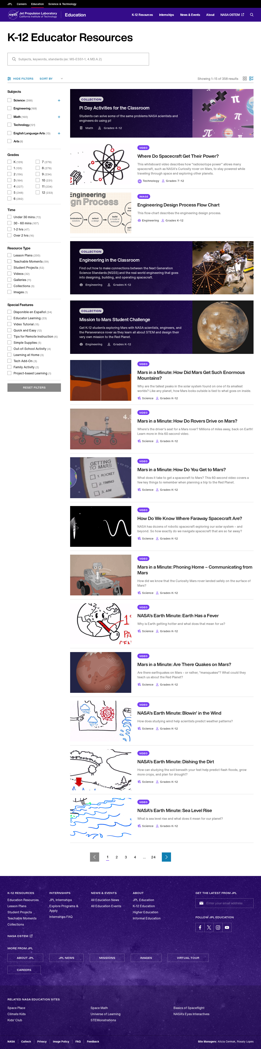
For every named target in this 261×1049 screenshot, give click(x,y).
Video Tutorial (26, 324)
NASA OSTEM (230, 14)
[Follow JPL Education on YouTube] (227, 927)
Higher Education (145, 912)
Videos (22, 273)
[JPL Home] (39, 14)
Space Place (16, 1008)
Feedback (93, 1041)
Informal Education (147, 918)
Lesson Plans (27, 255)
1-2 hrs (21, 229)
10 (47, 180)
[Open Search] (252, 15)
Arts (18, 141)
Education (75, 14)
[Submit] (201, 903)
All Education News (105, 900)
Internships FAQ (61, 916)
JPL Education (143, 900)
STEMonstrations (103, 1020)
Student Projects (29, 267)
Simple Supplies (27, 342)
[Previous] (94, 857)
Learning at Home (29, 355)
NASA (11, 1041)
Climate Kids (16, 1014)
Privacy (42, 1041)
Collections (24, 286)
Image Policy (61, 1041)
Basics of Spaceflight (188, 1008)
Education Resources (23, 900)
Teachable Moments (31, 261)
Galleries (22, 280)
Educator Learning (30, 318)
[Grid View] (245, 78)
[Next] (166, 857)
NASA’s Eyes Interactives (191, 1014)
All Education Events (106, 906)
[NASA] (13, 14)
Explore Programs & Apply (64, 908)
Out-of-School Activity (32, 348)
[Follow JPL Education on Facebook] (200, 927)
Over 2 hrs (24, 235)
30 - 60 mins (26, 223)
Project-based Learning (32, 373)
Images (21, 292)
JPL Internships (60, 900)
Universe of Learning (106, 1014)
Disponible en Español (33, 312)
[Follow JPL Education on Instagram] (218, 927)
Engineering (25, 108)
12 (47, 192)
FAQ (78, 1041)
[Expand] (58, 100)
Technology (24, 124)
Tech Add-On (25, 361)
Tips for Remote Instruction (36, 336)
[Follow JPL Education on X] (209, 927)
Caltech (26, 1041)
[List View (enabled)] (251, 78)
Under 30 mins (27, 217)
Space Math (99, 1008)
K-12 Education (144, 906)
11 (47, 186)
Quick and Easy (28, 330)
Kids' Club (14, 1020)
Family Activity (26, 367)
